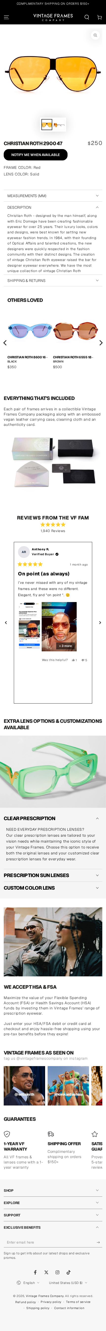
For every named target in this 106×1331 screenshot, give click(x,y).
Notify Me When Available (35, 155)
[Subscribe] (99, 1242)
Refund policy (25, 1302)
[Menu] (6, 17)
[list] (53, 342)
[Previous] (5, 342)
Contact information (69, 1308)
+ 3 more (65, 646)
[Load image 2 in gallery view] (59, 124)
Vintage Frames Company (45, 1296)
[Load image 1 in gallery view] (46, 124)
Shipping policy (37, 1308)
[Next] (100, 342)
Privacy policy (51, 1302)
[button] (86, 17)
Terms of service (78, 1302)
